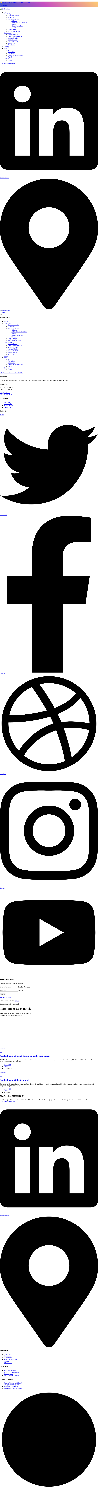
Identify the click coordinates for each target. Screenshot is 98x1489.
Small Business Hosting (15, 36)
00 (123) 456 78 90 (6, 394)
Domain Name (12, 43)
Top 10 (10, 57)
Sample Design (12, 29)
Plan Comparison (13, 41)
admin (6, 1066)
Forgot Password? (5, 997)
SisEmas (14, 21)
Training (6, 46)
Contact (6, 59)
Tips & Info (11, 52)
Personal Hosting (13, 34)
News (9, 50)
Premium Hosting (13, 40)
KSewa (13, 28)
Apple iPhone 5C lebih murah (14, 1080)
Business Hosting (13, 38)
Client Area (3, 6)
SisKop (13, 24)
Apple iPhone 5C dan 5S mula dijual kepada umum (25, 1056)
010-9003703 (19, 373)
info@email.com (5, 393)
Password (21, 990)
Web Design (7, 14)
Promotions (11, 53)
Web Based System (13, 19)
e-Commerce (11, 17)
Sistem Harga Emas (17, 26)
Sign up (17, 1001)
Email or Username (24, 987)
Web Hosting (8, 33)
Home (6, 12)
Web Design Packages (14, 31)
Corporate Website (13, 15)
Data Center (11, 45)
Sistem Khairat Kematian (19, 22)
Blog (5, 48)
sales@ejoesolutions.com (7, 373)
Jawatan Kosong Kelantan (16, 55)
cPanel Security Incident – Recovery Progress (16, 2)
